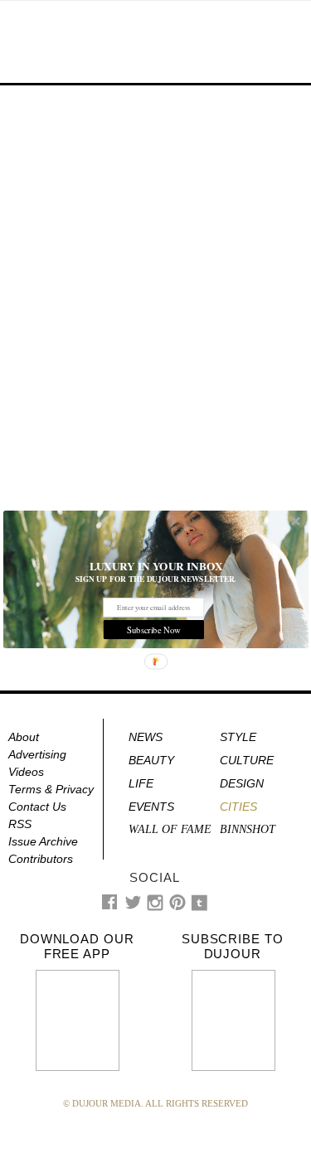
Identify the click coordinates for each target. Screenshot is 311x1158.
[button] (156, 565)
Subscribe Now (153, 629)
